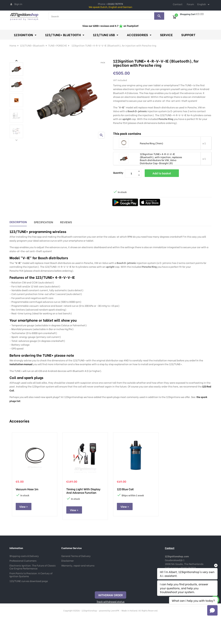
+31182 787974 (187, 567)
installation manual (21, 364)
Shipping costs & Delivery (24, 556)
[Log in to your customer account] (11, 4)
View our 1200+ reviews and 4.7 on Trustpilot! (110, 25)
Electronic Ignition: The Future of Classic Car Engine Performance (32, 567)
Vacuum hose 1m (27, 489)
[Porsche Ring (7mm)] (123, 143)
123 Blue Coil (125, 489)
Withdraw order (110, 595)
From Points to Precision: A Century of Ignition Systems (30, 574)
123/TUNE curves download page (28, 581)
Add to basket (161, 173)
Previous (16, 140)
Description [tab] (18, 222)
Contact (177, 4)
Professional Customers (22, 560)
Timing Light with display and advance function (83, 490)
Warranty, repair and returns (77, 565)
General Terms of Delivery (76, 556)
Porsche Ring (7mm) (151, 143)
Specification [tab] (43, 222)
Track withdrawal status (110, 601)
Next (16, 60)
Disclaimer (67, 560)
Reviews (66, 222)
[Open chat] (212, 610)
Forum (190, 4)
